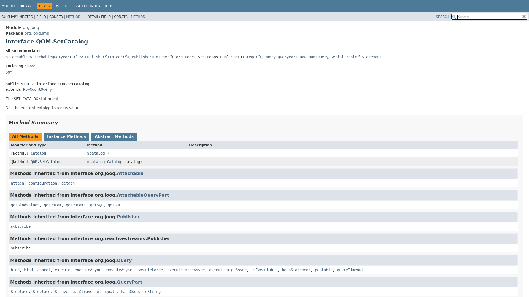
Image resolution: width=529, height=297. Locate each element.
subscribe (21, 226)
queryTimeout (350, 270)
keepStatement (296, 270)
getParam (52, 205)
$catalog (96, 153)
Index (95, 6)
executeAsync (88, 270)
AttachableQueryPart (51, 57)
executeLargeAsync (186, 270)
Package (26, 6)
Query (270, 57)
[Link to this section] (62, 122)
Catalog (38, 153)
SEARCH (442, 17)
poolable (324, 270)
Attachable (17, 57)
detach (68, 183)
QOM (9, 72)
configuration (42, 183)
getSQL (96, 205)
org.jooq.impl (37, 33)
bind (15, 270)
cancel (43, 270)
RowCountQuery (314, 57)
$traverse (65, 291)
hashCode (130, 291)
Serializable (344, 57)
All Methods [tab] (25, 136)
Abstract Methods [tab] (114, 136)
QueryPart (288, 57)
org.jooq (31, 27)
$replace (19, 291)
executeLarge (149, 270)
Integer (117, 57)
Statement (372, 57)
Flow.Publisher (89, 57)
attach (17, 183)
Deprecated (76, 6)
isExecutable (264, 270)
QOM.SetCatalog (46, 162)
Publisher (142, 57)
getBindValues (25, 205)
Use (58, 6)
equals (110, 291)
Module (9, 6)
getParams (76, 205)
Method (73, 17)
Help (108, 6)
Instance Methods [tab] (66, 136)
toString (152, 291)
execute (62, 270)
